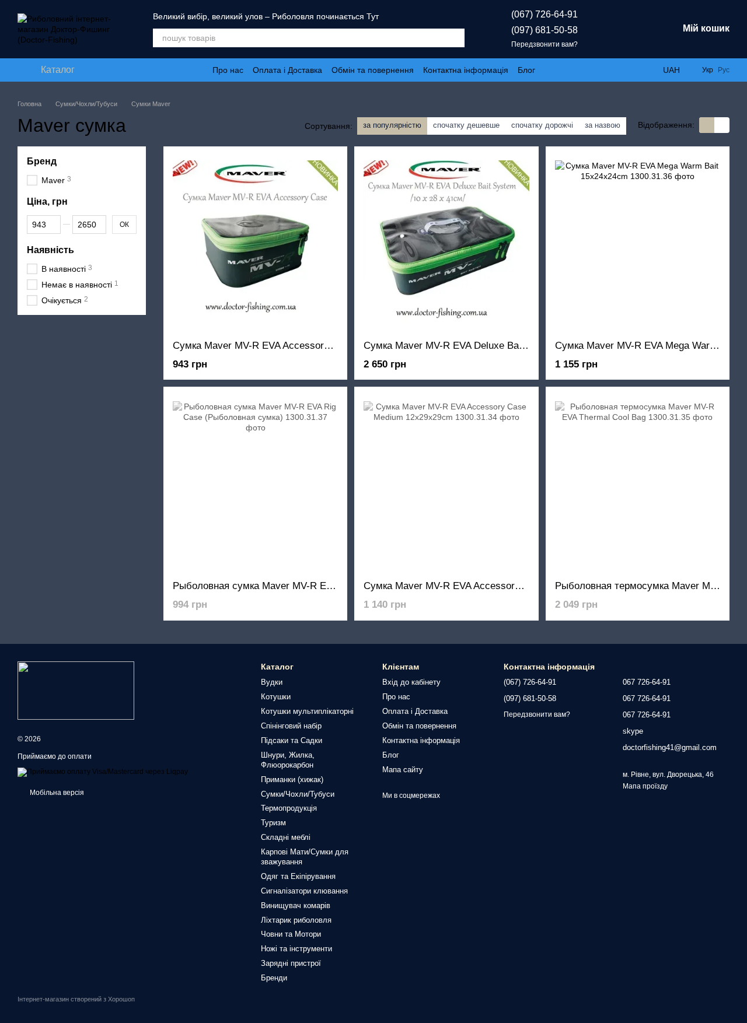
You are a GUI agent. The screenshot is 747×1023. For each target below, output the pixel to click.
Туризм (273, 822)
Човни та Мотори (291, 934)
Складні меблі (285, 837)
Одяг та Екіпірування (298, 876)
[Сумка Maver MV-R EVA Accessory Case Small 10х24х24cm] (255, 243)
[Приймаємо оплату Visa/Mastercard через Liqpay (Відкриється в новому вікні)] (103, 772)
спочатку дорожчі (542, 125)
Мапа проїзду (645, 786)
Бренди (274, 977)
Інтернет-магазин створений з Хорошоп (76, 999)
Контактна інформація (465, 70)
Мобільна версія (56, 793)
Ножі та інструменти (296, 948)
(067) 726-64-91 (544, 14)
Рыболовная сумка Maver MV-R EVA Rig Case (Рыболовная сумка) (325, 585)
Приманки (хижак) (292, 779)
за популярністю (392, 125)
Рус (723, 69)
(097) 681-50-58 (544, 30)
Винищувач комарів (295, 905)
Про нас (227, 70)
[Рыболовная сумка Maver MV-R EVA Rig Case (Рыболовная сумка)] (255, 483)
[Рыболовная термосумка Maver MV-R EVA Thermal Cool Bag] (637, 483)
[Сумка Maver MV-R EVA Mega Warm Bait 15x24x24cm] (637, 243)
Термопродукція (289, 808)
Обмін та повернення (372, 70)
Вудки (271, 682)
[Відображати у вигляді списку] (721, 125)
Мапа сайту (402, 769)
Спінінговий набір (291, 725)
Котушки (276, 696)
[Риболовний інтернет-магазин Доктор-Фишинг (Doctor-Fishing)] (76, 690)
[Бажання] (608, 29)
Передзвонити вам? (544, 44)
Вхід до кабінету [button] (411, 682)
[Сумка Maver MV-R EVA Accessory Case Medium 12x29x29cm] (446, 483)
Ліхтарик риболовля (296, 920)
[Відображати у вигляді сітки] (706, 125)
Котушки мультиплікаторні (307, 711)
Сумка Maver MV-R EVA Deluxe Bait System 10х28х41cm (491, 345)
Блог (526, 70)
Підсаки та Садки (291, 740)
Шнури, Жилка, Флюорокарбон (288, 760)
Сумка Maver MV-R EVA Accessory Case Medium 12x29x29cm (502, 585)
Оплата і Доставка (287, 70)
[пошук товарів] (455, 38)
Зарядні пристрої (291, 963)
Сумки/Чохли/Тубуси (297, 794)
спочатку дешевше (466, 125)
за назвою (602, 125)
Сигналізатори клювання (304, 891)
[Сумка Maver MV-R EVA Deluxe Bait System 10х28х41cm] (446, 243)
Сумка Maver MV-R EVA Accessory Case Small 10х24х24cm (307, 345)
